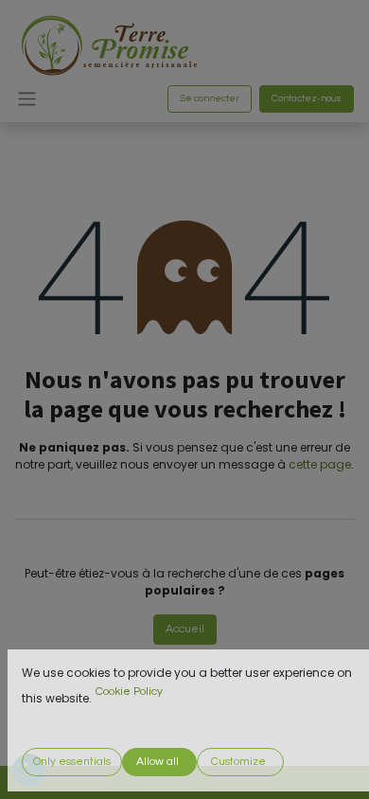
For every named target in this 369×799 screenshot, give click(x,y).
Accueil (185, 629)
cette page (320, 464)
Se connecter (209, 98)
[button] (72, 762)
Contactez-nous (307, 98)
